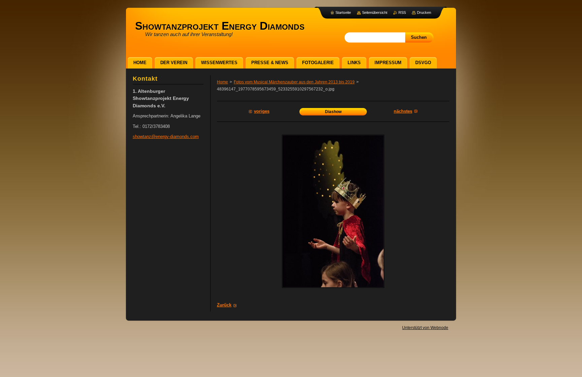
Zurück (224, 304)
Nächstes (403, 111)
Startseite (343, 12)
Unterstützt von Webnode (425, 328)
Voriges (261, 111)
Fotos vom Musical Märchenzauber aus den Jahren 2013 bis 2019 (294, 82)
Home (222, 82)
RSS (402, 12)
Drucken (424, 12)
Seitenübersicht (374, 12)
